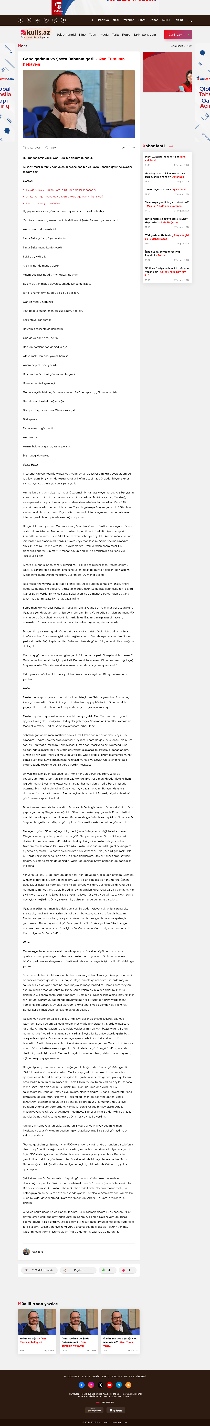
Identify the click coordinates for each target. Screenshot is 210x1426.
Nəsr (116, 20)
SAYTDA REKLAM (112, 1376)
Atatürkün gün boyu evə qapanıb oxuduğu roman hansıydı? (65, 196)
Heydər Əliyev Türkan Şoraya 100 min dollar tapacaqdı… (62, 190)
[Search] (190, 20)
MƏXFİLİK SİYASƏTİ (135, 1376)
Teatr (92, 34)
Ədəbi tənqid (66, 34)
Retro (126, 34)
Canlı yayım (176, 34)
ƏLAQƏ (86, 1376)
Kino (82, 34)
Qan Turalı (38, 1252)
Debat (154, 20)
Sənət (142, 20)
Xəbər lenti (154, 146)
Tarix (115, 34)
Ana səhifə (177, 46)
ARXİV (96, 1376)
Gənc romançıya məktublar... (44, 203)
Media (104, 34)
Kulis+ (166, 20)
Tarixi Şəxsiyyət (145, 34)
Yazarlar (128, 20)
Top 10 (178, 20)
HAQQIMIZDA (72, 1376)
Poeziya (103, 20)
